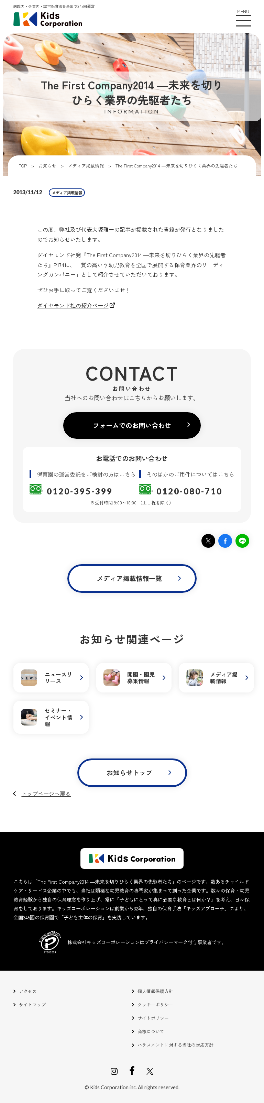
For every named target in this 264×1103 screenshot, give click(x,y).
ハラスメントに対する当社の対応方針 (175, 1044)
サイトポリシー (153, 1018)
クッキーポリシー (155, 1004)
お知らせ (47, 165)
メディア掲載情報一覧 (129, 578)
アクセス (28, 991)
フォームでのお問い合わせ (132, 425)
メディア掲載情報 (86, 165)
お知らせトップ (129, 772)
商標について (151, 1031)
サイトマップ (32, 1004)
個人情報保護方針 (155, 991)
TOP (23, 165)
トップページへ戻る (46, 793)
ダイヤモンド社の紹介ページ (73, 305)
